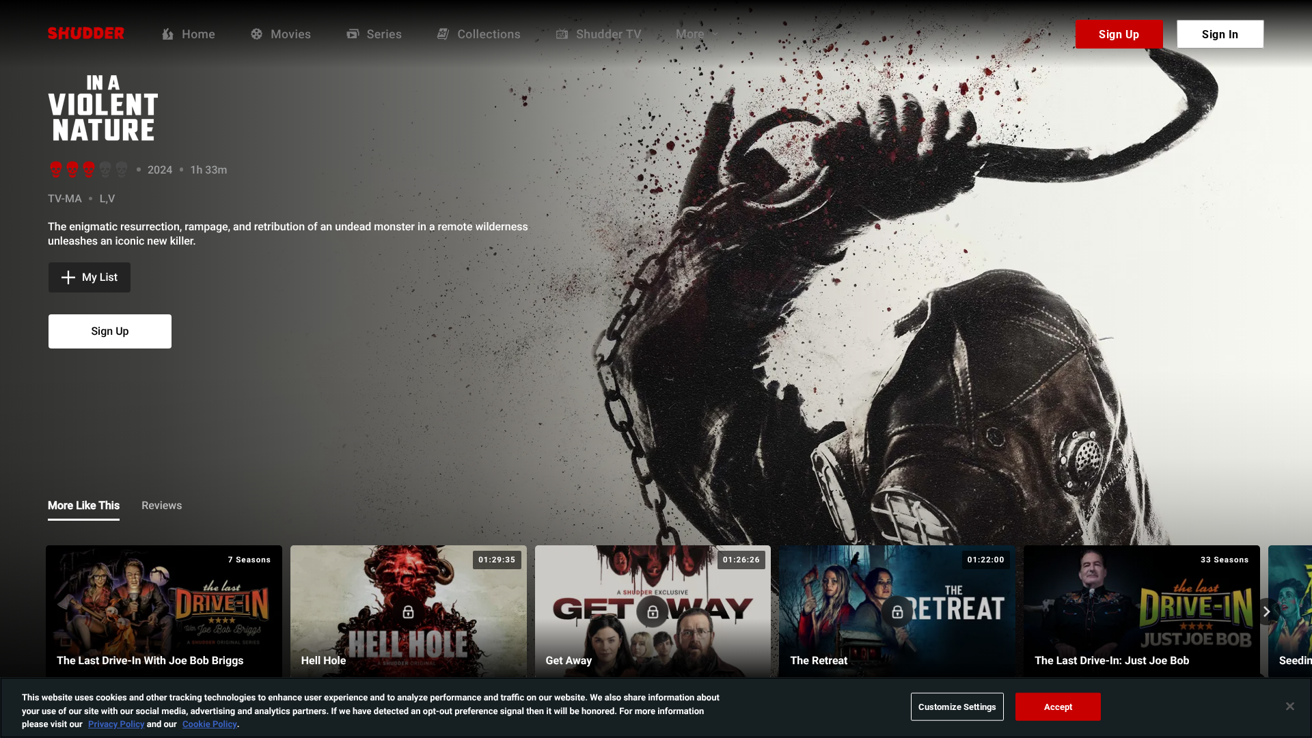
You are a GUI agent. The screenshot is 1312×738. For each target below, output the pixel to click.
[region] (656, 707)
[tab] (84, 506)
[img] (191, 108)
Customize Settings (957, 706)
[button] (90, 277)
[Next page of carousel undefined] (1267, 611)
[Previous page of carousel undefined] (45, 611)
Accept (1058, 706)
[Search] (1045, 34)
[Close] (1290, 706)
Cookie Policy (209, 724)
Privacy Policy (116, 724)
